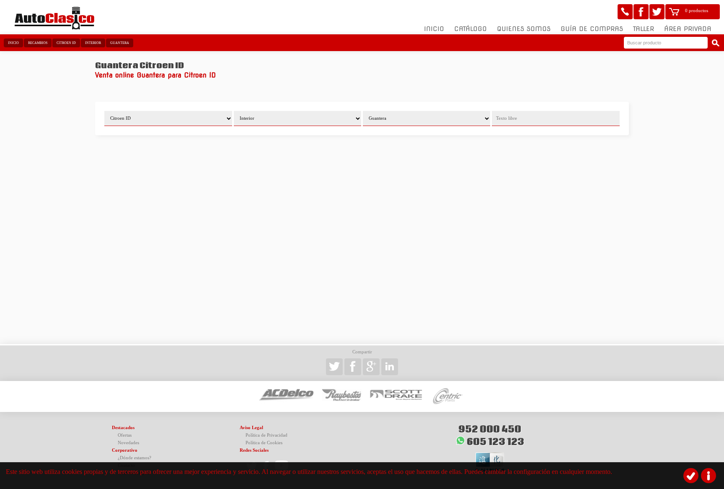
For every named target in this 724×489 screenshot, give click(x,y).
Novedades (128, 442)
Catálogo (470, 29)
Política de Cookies (264, 442)
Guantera (119, 43)
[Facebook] (641, 11)
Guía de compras (592, 29)
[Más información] (708, 475)
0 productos (696, 10)
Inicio (434, 29)
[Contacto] (625, 11)
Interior (93, 43)
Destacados (123, 427)
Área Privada (687, 29)
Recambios (37, 43)
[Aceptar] (690, 475)
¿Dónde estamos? (134, 458)
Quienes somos (524, 29)
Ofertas (125, 435)
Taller (643, 29)
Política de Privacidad (266, 435)
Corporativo (124, 450)
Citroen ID (66, 43)
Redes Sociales (254, 450)
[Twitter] (657, 11)
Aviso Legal (251, 427)
